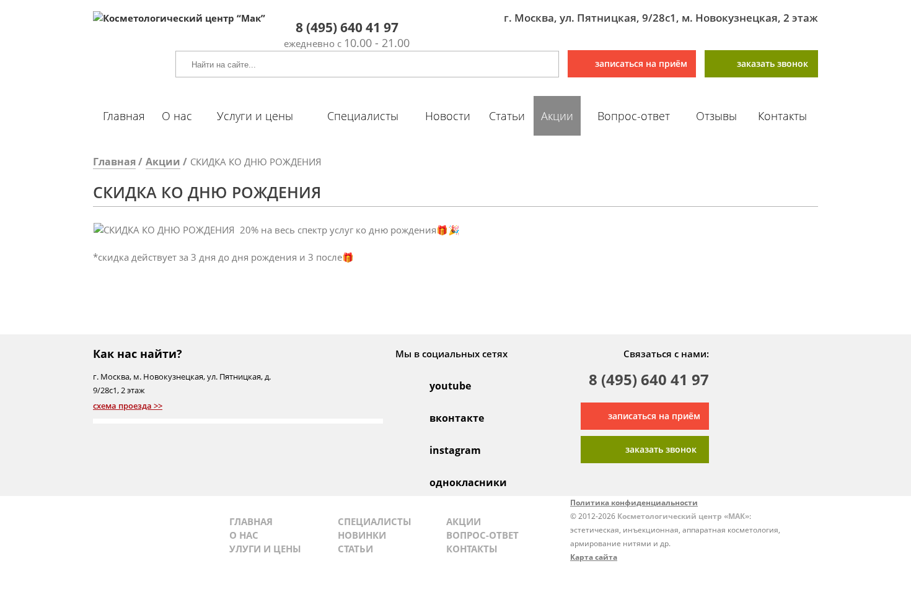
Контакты (782, 115)
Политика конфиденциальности (634, 502)
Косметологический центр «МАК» (683, 516)
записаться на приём (641, 63)
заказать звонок (772, 63)
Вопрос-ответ (633, 115)
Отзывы (716, 115)
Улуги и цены (265, 548)
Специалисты (362, 115)
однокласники (442, 482)
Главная (124, 115)
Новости (447, 115)
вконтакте (442, 418)
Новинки (362, 535)
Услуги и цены (255, 115)
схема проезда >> (127, 405)
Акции (557, 115)
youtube (442, 386)
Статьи (507, 115)
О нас (177, 115)
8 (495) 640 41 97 (649, 381)
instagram (442, 450)
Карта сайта (593, 557)
